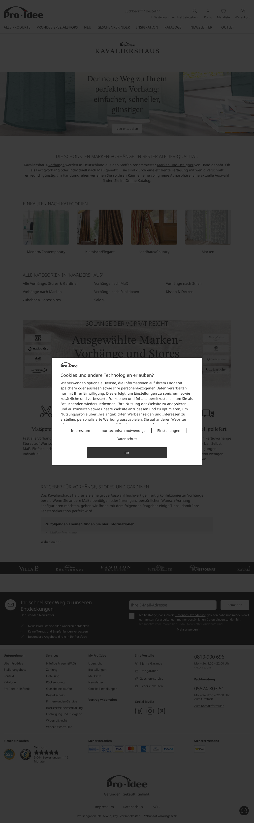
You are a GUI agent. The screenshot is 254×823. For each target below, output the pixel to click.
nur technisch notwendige (124, 430)
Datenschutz (127, 438)
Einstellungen (168, 430)
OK (127, 452)
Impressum (80, 430)
